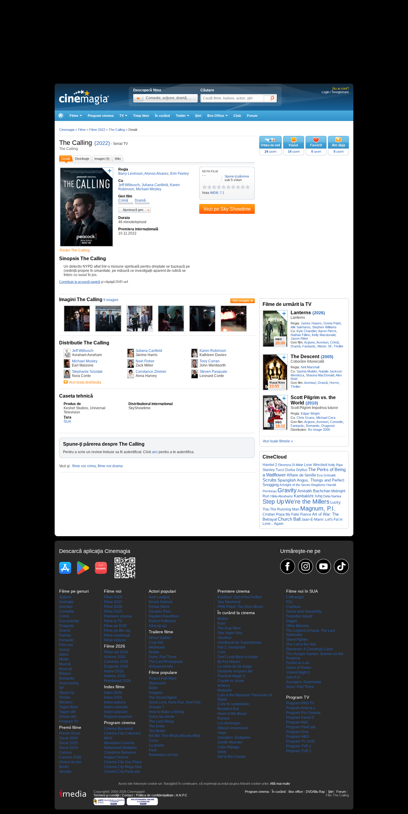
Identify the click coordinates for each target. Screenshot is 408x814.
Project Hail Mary (163, 678)
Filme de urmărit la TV (287, 304)
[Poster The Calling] (86, 247)
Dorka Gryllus (296, 470)
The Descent (305, 356)
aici (155, 452)
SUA (67, 421)
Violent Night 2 (298, 672)
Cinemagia (66, 129)
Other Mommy (297, 626)
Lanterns (301, 312)
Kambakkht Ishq (308, 496)
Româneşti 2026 (117, 681)
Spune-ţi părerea (237, 176)
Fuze (153, 750)
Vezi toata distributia (85, 382)
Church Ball (289, 519)
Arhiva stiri (67, 717)
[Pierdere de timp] (207, 187)
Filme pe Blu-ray (117, 630)
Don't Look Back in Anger (237, 657)
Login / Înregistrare (335, 92)
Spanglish (286, 480)
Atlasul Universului (232, 728)
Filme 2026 (113, 607)
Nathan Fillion (300, 335)
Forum (252, 115)
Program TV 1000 (300, 741)
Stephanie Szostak (87, 372)
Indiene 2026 (114, 676)
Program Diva (297, 732)
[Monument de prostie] (204, 187)
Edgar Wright (310, 413)
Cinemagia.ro (84, 97)
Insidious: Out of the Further (239, 597)
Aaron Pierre (327, 331)
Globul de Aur (70, 762)
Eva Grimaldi (326, 475)
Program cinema (100, 115)
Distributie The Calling (84, 342)
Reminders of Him (163, 755)
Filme (82, 129)
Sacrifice (224, 638)
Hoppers (156, 693)
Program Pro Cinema (303, 713)
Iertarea (223, 685)
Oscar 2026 (68, 738)
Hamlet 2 (270, 465)
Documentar (69, 621)
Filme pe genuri (74, 591)
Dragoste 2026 (116, 666)
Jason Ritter (299, 338)
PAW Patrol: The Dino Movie (240, 607)
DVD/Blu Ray (315, 791)
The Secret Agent (163, 697)
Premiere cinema (118, 616)
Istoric (64, 654)
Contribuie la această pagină (79, 281)
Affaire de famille (301, 475)
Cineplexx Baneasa (120, 752)
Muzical (65, 669)
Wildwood (157, 647)
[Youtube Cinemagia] (323, 566)
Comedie (336, 422)
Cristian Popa (274, 514)
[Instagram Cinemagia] (305, 566)
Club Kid (156, 642)
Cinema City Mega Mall (123, 767)
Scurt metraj (69, 683)
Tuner (153, 740)
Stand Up (66, 693)
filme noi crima (84, 466)
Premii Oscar (69, 733)
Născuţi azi (158, 626)
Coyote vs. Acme (230, 681)
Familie (65, 635)
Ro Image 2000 (319, 429)
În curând (162, 115)
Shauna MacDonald (320, 375)
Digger (291, 621)
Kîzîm (153, 688)
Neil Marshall (310, 367)
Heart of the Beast (231, 714)
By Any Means (228, 662)
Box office (296, 791)
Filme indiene (115, 640)
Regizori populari (118, 717)
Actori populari (116, 712)
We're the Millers (307, 501)
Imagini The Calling (80, 299)
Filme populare (163, 672)
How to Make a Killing (166, 712)
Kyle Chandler (307, 331)
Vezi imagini (240, 300)
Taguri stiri (67, 712)
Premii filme (70, 727)
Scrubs (270, 480)
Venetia (65, 771)
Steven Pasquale (213, 372)
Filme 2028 (113, 597)
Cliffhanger (295, 597)
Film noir (66, 645)
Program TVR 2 (298, 751)
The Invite (157, 726)
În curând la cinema (236, 612)
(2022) (102, 143)
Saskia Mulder (307, 371)
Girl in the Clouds (231, 757)
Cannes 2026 (70, 757)
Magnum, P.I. (317, 508)
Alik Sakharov (300, 327)
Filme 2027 (113, 602)
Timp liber (141, 115)
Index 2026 (113, 693)
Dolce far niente (161, 717)
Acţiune (309, 342)
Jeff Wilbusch (82, 351)
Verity (221, 752)
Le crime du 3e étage (234, 666)
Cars (221, 652)
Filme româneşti (117, 635)
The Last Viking (161, 721)
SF (330, 346)
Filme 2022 (97, 129)
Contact (127, 795)
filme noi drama (110, 466)
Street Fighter (297, 639)
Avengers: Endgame (234, 737)
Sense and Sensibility (303, 611)
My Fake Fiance (298, 514)
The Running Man (284, 509)
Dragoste (328, 425)
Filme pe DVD (115, 626)
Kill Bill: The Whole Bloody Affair (174, 736)
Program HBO (297, 737)
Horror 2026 (114, 671)
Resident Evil (228, 709)
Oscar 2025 (68, 743)
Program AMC (297, 722)
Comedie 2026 (116, 662)
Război (65, 674)
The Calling (75, 142)
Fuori (221, 623)
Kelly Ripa (335, 465)
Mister (321, 346)
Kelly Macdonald (323, 335)
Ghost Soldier (160, 638)
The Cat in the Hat (300, 644)
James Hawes (311, 323)
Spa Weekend (228, 602)
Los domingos (228, 723)
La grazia (156, 745)
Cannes (65, 752)
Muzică (65, 664)
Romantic (313, 425)
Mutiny (222, 619)
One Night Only (229, 633)
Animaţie (66, 602)
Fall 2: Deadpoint (231, 647)
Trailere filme (161, 631)
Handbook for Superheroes (239, 642)
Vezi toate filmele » (278, 441)
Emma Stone (159, 607)
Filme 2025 (113, 611)
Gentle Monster (229, 742)
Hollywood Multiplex (120, 748)
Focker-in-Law (297, 663)
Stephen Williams (324, 327)
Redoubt (224, 690)
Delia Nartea (332, 496)
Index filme (114, 686)
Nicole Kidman (161, 602)
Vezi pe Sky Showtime (227, 208)
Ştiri (198, 115)
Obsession (157, 683)
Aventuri (322, 342)
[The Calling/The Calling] (77, 331)
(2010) (312, 403)
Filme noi (112, 591)
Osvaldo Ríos (160, 611)
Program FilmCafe (301, 727)
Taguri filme (68, 707)
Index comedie (116, 707)
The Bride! (157, 731)
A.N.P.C (181, 795)
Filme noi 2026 (116, 652)
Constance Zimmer (151, 372)
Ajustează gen (133, 209)
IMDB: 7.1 (217, 192)
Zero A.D (293, 677)
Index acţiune (115, 702)
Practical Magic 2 (231, 676)
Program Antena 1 (300, 708)
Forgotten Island (299, 616)
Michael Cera (325, 417)
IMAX (108, 738)
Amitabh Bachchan (313, 491)
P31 (289, 602)
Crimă (334, 342)
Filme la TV (113, 621)
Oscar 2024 (68, 748)
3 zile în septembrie (233, 704)
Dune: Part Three (163, 657)
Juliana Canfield (149, 351)
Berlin (64, 767)
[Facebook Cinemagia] (287, 566)
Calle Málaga (228, 747)
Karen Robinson (213, 351)
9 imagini (110, 300)
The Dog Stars (229, 628)
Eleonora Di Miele (290, 465)
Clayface (293, 607)
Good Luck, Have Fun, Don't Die (175, 702)
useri (270, 151)
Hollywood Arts (161, 666)
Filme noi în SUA (302, 591)
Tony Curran (210, 361)
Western (66, 702)
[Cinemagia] (61, 116)
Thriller (338, 346)
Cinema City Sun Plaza (123, 762)
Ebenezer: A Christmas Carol (309, 649)
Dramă (295, 346)
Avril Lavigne (159, 597)
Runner (223, 718)
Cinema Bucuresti (118, 728)
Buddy (154, 652)
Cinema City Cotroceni (122, 733)
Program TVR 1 (298, 746)
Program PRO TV (300, 703)
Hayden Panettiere (164, 616)
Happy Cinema (116, 757)
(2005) (327, 356)
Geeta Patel (331, 323)
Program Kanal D (300, 717)
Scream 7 (156, 707)
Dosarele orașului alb (234, 671)
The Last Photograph (166, 662)
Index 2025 (113, 697)
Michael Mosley (84, 361)
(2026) (318, 312)
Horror (334, 382)
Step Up (273, 501)
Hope (221, 733)
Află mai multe (280, 783)
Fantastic (309, 346)
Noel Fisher (145, 361)
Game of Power (298, 668)
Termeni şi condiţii (106, 795)
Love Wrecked (315, 465)
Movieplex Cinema (119, 743)
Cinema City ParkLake (122, 771)
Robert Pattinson (162, 621)
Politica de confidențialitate (155, 795)
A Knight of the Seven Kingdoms (303, 485)
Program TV (69, 721)
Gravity (287, 490)
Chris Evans (306, 417)
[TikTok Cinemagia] (341, 566)
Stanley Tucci (273, 470)
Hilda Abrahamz (281, 496)
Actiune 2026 (114, 657)
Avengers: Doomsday (303, 682)
